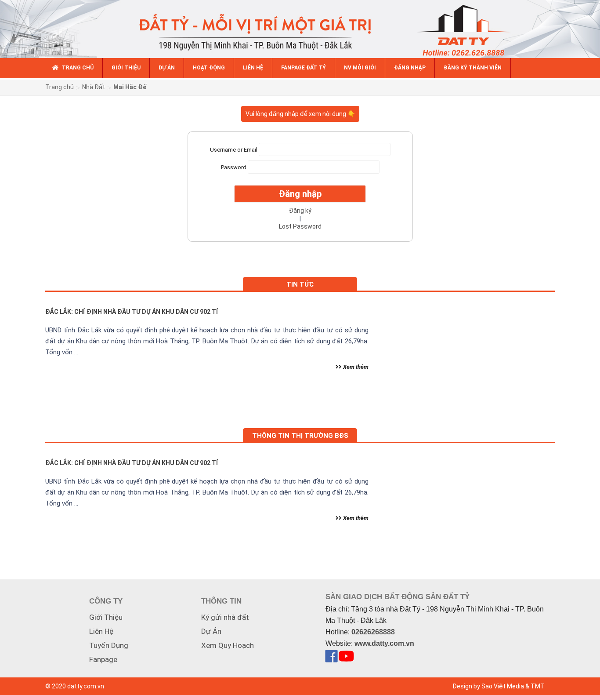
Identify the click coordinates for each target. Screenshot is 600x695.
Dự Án (211, 631)
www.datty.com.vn (384, 643)
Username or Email (233, 149)
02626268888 (373, 632)
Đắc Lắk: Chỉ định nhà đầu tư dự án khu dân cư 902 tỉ (131, 311)
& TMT (535, 686)
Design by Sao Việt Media (488, 686)
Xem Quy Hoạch (227, 645)
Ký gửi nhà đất (225, 617)
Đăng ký (300, 210)
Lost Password (300, 226)
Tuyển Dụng (108, 645)
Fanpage (103, 659)
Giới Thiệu (106, 617)
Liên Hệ (101, 631)
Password (233, 167)
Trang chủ (59, 87)
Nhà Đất (93, 87)
